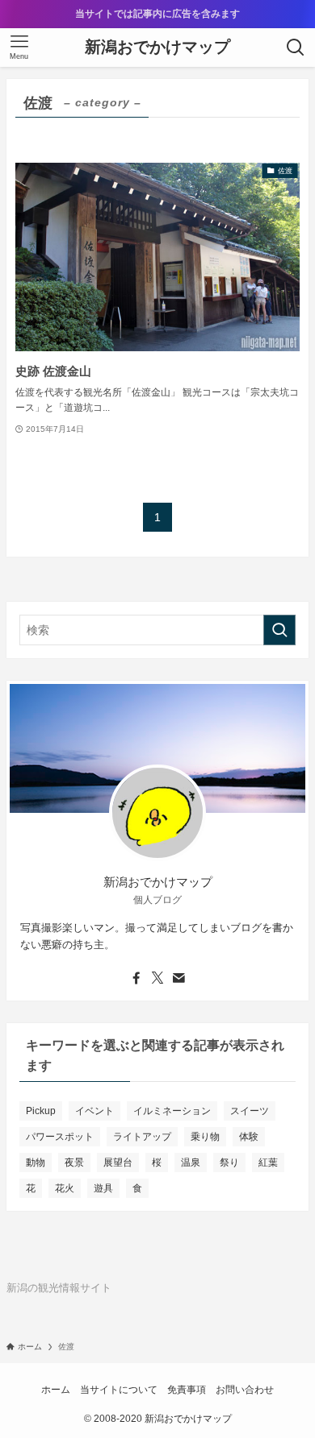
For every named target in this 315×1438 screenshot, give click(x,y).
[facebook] (136, 978)
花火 (64, 1188)
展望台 (117, 1162)
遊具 (103, 1188)
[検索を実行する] (279, 630)
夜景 (74, 1162)
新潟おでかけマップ (157, 47)
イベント (94, 1111)
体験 (248, 1136)
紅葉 (268, 1162)
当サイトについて (119, 1389)
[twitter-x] (157, 978)
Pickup (41, 1111)
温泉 (190, 1162)
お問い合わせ (245, 1389)
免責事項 (186, 1389)
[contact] (178, 978)
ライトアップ (142, 1136)
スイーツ (249, 1111)
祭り (229, 1162)
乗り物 (205, 1136)
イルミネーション (172, 1111)
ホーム (55, 1389)
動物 (35, 1162)
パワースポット (60, 1136)
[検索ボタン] (295, 47)
